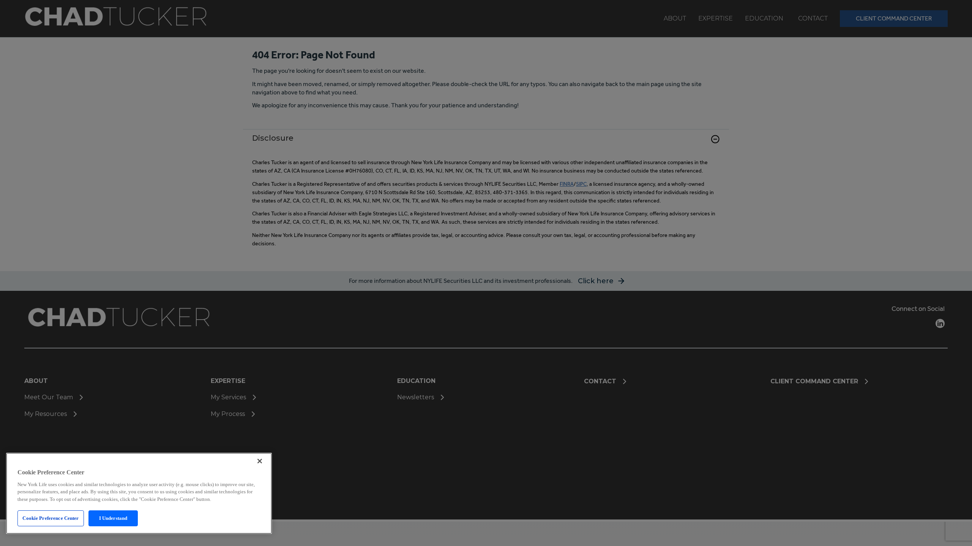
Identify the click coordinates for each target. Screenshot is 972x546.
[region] (139, 493)
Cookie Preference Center (50, 518)
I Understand (113, 518)
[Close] (259, 461)
